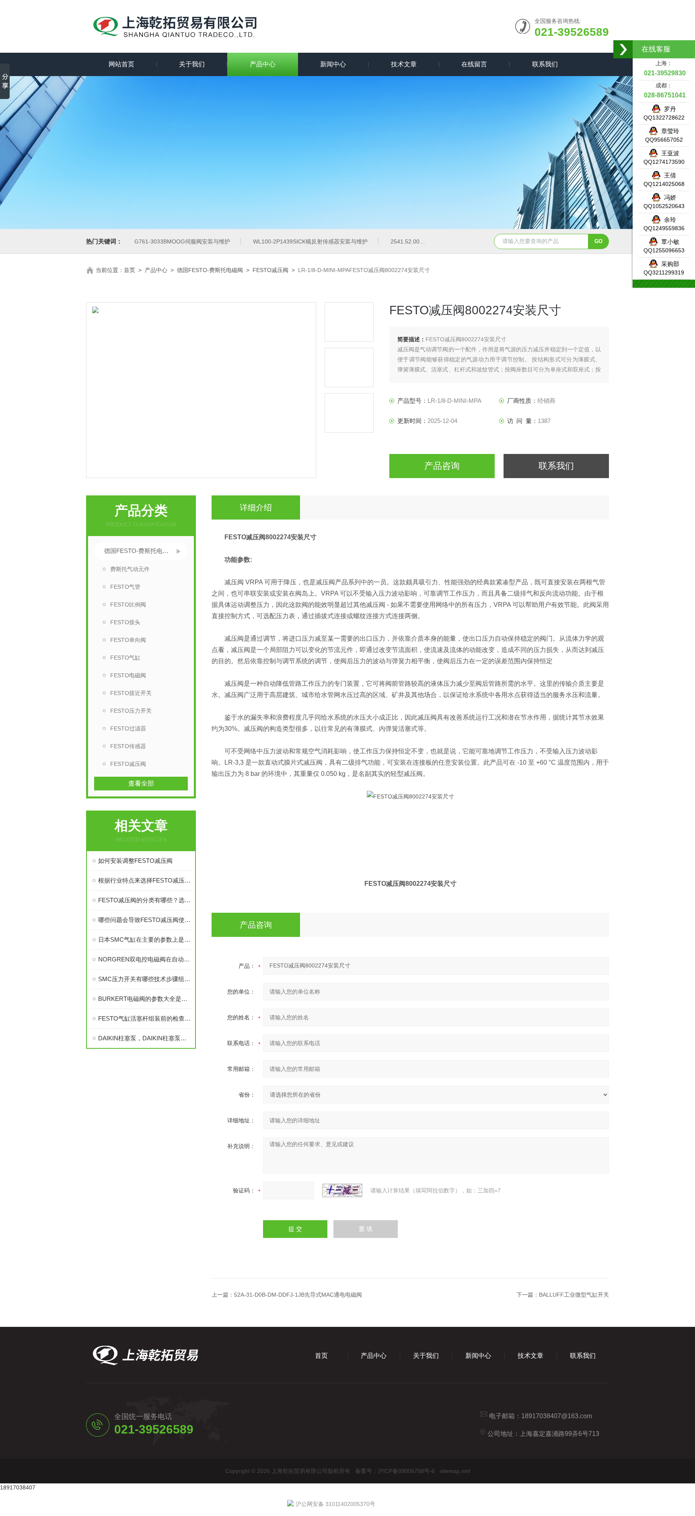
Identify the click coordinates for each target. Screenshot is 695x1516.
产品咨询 (442, 466)
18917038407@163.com (556, 1416)
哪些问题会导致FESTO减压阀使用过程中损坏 (145, 919)
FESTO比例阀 (128, 604)
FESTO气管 (125, 587)
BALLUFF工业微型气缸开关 (574, 1294)
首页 (129, 270)
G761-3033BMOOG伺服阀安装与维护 (182, 241)
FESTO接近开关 (131, 693)
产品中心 (263, 64)
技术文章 (404, 64)
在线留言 (474, 64)
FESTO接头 (125, 622)
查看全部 (141, 783)
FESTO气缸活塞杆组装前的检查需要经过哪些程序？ (145, 1018)
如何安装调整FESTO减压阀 (135, 860)
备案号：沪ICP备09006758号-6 (395, 1471)
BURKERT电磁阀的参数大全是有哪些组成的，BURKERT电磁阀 (145, 998)
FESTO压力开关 (131, 710)
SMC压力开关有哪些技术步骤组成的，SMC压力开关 (145, 979)
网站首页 (121, 64)
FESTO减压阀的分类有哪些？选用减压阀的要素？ (145, 900)
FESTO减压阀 (270, 270)
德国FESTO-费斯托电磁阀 (210, 270)
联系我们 (545, 64)
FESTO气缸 (125, 657)
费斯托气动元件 (130, 569)
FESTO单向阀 (128, 640)
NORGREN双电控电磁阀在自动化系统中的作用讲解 (145, 959)
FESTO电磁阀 (128, 675)
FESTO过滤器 (128, 728)
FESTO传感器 (128, 746)
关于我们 (192, 64)
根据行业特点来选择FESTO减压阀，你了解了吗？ (145, 880)
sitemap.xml (455, 1471)
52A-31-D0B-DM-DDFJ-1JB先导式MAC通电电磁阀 (298, 1294)
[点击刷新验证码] (342, 1190)
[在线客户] (623, 49)
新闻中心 (333, 64)
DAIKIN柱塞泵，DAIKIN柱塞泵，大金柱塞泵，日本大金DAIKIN (145, 1038)
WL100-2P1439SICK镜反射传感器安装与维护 (310, 241)
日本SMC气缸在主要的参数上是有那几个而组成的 (145, 939)
